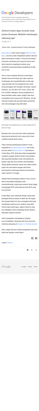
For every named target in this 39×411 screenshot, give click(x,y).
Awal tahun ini (6, 53)
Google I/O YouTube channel (27, 224)
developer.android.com (19, 148)
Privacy (30, 266)
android (9, 243)
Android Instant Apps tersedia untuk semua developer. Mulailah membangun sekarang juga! (19, 34)
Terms (35, 266)
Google (24, 266)
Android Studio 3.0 (18, 150)
